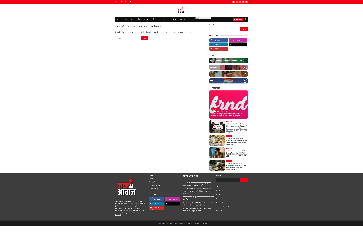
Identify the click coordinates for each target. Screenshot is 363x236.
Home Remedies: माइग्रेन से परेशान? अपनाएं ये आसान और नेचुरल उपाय (236, 155)
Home (218, 199)
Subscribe (239, 19)
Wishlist (219, 211)
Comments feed (154, 185)
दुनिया (125, 19)
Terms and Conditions (224, 207)
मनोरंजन (146, 19)
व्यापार (132, 19)
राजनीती (174, 19)
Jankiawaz (170, 223)
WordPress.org (154, 189)
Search (211, 25)
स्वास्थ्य (166, 19)
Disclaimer (220, 195)
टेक (192, 19)
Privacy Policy (221, 203)
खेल (154, 19)
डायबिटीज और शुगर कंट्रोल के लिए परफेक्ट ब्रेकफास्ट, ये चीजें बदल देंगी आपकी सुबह (236, 142)
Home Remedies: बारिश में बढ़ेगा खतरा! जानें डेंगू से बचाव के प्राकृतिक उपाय (236, 167)
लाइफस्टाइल (183, 19)
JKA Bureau (216, 111)
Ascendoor (189, 223)
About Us (219, 187)
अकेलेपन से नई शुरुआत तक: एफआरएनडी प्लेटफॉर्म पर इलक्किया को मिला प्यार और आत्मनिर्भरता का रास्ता (226, 115)
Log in (151, 178)
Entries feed (153, 182)
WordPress (204, 223)
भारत (118, 19)
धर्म (159, 19)
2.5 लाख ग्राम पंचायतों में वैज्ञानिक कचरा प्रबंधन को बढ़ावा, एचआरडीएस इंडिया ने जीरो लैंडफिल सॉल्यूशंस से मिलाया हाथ (197, 191)
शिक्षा (139, 19)
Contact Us (220, 191)
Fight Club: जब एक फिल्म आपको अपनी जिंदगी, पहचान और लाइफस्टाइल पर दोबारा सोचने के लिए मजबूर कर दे (236, 129)
